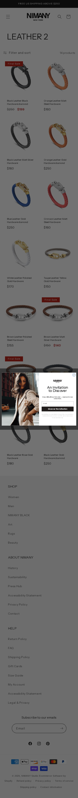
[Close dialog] (73, 374)
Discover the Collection (57, 409)
